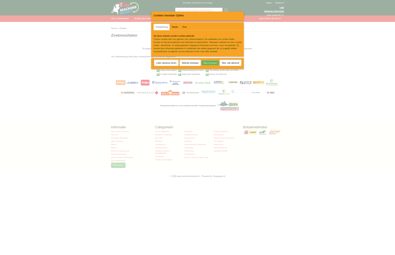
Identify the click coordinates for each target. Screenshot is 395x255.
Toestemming (162, 27)
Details (175, 27)
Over (184, 27)
